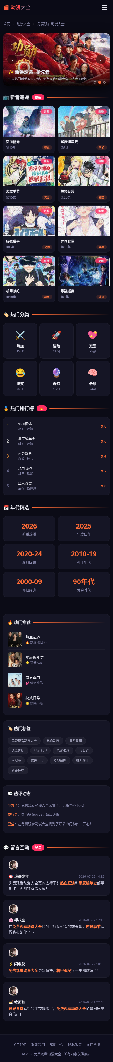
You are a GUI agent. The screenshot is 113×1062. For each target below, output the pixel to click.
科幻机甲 (40, 750)
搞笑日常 (37, 760)
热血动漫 (53, 741)
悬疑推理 (63, 750)
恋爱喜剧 (18, 750)
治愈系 (16, 760)
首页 (6, 23)
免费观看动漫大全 (24, 741)
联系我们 (38, 1044)
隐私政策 (75, 1044)
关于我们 (20, 1044)
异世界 (84, 750)
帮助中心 (56, 1044)
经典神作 (82, 760)
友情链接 (93, 1044)
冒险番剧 (75, 741)
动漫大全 (23, 23)
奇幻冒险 (60, 760)
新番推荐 (18, 770)
